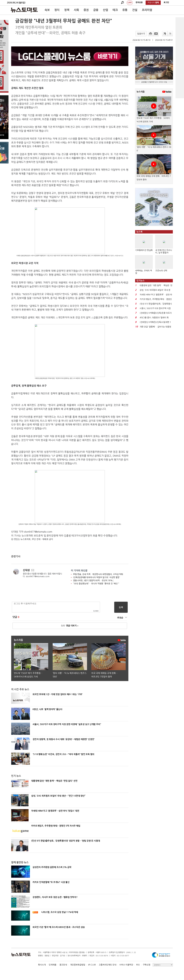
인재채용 (52, 965)
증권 (86, 10)
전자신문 (139, 2)
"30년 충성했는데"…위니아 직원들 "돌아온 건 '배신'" (96, 584)
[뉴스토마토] (24, 10)
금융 (95, 10)
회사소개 (42, 965)
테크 (115, 10)
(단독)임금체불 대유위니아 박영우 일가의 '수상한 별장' (96, 577)
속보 (47, 10)
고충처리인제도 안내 (107, 965)
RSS (138, 965)
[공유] (156, 33)
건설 (134, 10)
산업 (105, 10)
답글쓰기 (141, 34)
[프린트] (150, 33)
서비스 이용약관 (126, 965)
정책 (66, 10)
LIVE (130, 3)
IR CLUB (92, 965)
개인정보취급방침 (77, 965)
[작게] (170, 33)
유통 (124, 10)
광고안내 (63, 965)
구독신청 (146, 965)
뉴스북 (139, 232)
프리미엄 (147, 10)
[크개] (164, 33)
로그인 (166, 2)
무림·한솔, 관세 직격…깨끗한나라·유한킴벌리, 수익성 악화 (98, 574)
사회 (76, 10)
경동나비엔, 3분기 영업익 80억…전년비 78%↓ (93, 580)
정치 (56, 10)
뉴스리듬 (141, 92)
